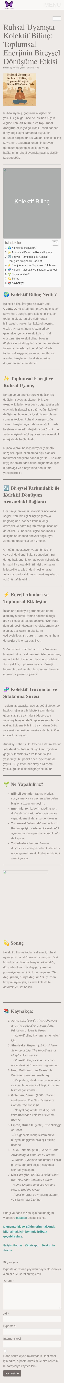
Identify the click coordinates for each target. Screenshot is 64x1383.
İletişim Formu (12, 1245)
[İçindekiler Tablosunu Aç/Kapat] (53, 243)
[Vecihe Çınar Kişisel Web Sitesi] (9, 5)
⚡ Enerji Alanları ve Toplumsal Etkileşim (31, 265)
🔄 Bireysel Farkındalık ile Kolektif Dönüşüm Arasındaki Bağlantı (28, 258)
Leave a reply (33, 68)
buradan (21, 1217)
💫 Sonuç (13, 278)
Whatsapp (31, 1245)
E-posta (9, 1326)
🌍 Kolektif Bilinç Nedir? (22, 247)
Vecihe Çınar (19, 68)
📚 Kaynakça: (16, 282)
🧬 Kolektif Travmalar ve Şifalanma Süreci (32, 269)
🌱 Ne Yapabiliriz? (19, 274)
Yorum (8, 1280)
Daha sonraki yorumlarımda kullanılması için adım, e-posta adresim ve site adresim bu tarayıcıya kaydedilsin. (31, 1361)
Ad (6, 1313)
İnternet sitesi (12, 1338)
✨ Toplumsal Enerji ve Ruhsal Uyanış (30, 252)
